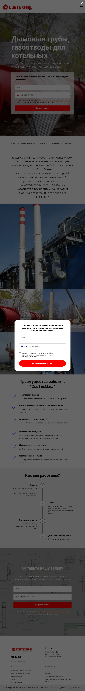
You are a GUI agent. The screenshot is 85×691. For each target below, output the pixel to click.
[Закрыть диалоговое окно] (82, 3)
